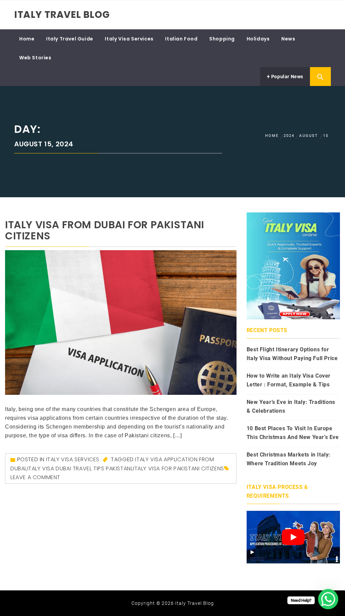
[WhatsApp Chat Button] (328, 599)
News (288, 38)
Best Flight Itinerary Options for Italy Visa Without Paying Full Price (292, 353)
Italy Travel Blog (61, 14)
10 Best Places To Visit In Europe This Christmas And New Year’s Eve (293, 432)
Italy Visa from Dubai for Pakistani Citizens (104, 230)
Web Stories (35, 57)
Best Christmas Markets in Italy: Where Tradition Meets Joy (289, 459)
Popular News (286, 76)
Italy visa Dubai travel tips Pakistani (79, 468)
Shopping (222, 38)
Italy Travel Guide (69, 38)
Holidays (258, 38)
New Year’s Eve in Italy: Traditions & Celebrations (291, 406)
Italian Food (181, 38)
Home (26, 38)
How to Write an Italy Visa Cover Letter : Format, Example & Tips (289, 380)
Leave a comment (35, 477)
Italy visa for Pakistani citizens (178, 468)
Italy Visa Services (129, 38)
